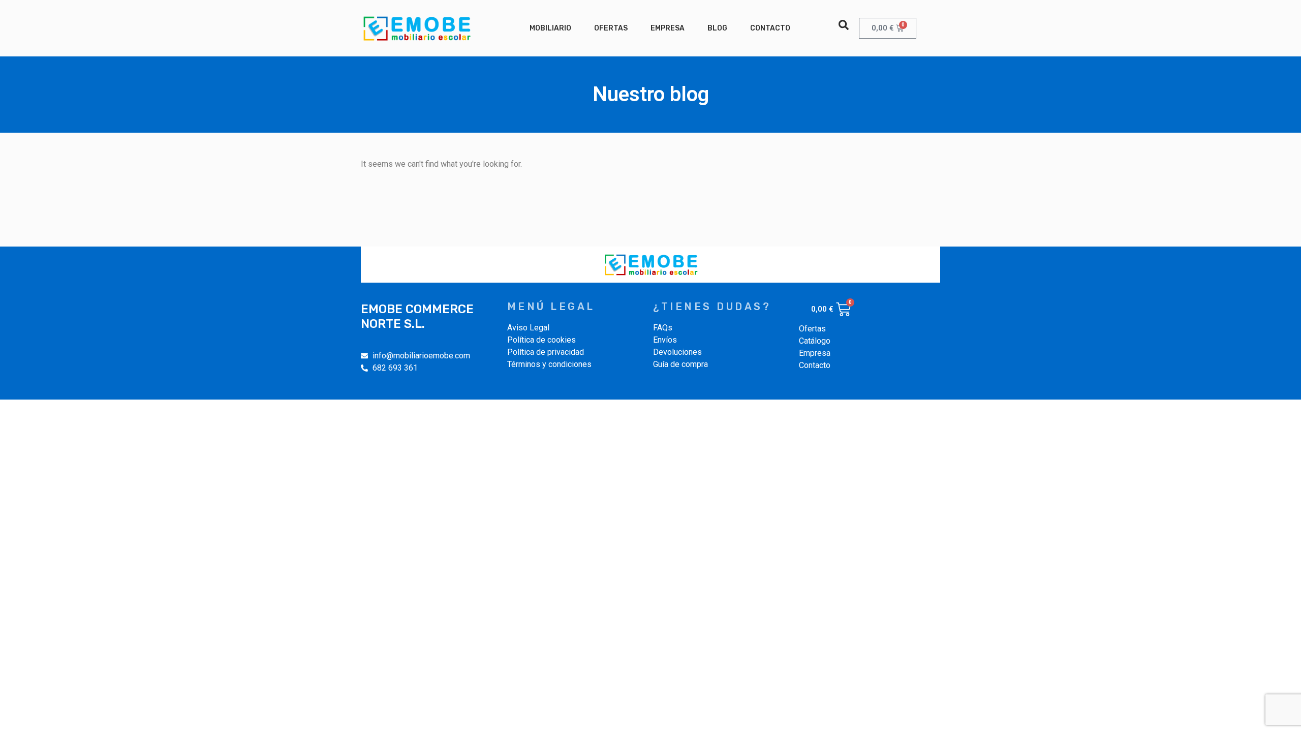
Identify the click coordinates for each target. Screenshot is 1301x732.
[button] (844, 25)
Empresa (667, 28)
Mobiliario (550, 28)
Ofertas (611, 28)
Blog (717, 28)
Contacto (770, 28)
